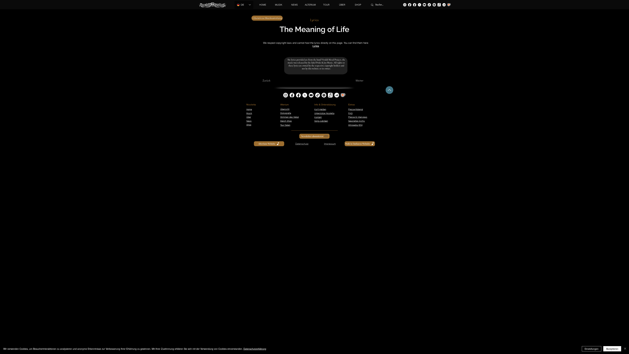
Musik (249, 113)
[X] (419, 4)
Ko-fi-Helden (320, 109)
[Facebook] (409, 4)
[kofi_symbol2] (449, 4)
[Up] (389, 90)
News (249, 121)
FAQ (350, 113)
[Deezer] (444, 4)
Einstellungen (592, 348)
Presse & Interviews (357, 117)
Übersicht (284, 109)
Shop (248, 124)
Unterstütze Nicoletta (324, 113)
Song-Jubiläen (321, 121)
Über (248, 117)
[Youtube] (424, 4)
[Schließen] (625, 348)
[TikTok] (429, 4)
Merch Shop (286, 121)
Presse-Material (355, 109)
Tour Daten (285, 125)
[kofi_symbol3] (343, 95)
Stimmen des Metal (289, 117)
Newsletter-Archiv (356, 121)
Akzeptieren (612, 348)
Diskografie (285, 113)
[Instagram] (404, 4)
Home (249, 109)
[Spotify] (434, 4)
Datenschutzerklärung (254, 348)
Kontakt (318, 117)
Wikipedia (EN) (355, 125)
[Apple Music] (439, 4)
